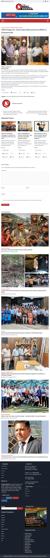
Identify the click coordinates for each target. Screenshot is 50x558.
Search (3, 506)
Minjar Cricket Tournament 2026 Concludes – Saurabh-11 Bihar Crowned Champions (23, 416)
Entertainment (4, 466)
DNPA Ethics (28, 544)
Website (3, 194)
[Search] (48, 21)
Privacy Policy (28, 535)
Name (3, 187)
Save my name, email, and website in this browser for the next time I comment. (22, 200)
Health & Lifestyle (5, 27)
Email (27, 187)
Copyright (27, 542)
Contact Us (27, 495)
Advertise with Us (29, 539)
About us (27, 549)
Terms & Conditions (29, 541)
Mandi (11, 372)
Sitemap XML (28, 550)
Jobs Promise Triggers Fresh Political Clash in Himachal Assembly (33, 522)
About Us (27, 493)
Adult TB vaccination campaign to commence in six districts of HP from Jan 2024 (8, 136)
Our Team (27, 545)
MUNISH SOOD (5, 293)
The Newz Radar (16, 556)
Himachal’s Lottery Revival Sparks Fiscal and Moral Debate (16, 249)
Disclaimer (27, 538)
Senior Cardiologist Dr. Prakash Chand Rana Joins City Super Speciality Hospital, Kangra (25, 136)
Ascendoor (31, 556)
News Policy (27, 491)
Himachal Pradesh (14, 27)
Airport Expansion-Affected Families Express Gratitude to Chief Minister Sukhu (21, 333)
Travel (2, 477)
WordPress (43, 556)
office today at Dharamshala (27, 96)
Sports (2, 473)
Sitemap (26, 488)
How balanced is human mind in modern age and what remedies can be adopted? (40, 136)
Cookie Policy (28, 533)
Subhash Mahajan (5, 417)
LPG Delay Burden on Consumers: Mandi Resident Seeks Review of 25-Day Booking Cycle (24, 457)
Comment (4, 170)
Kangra (20, 27)
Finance (2, 475)
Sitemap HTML (28, 552)
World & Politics (4, 468)
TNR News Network (6, 251)
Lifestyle (3, 470)
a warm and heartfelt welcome (12, 96)
